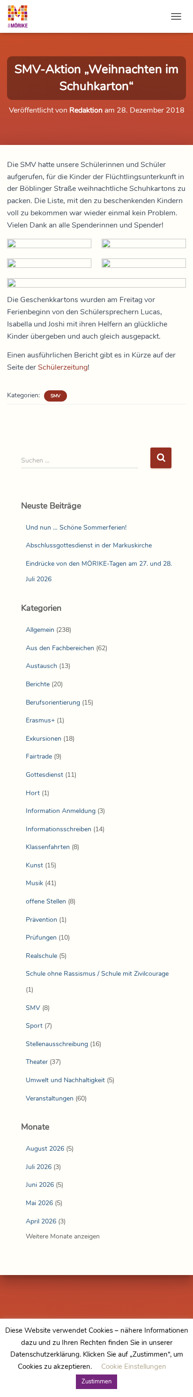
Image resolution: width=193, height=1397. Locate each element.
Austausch (41, 665)
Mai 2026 (39, 1203)
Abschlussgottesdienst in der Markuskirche (89, 545)
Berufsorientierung (53, 702)
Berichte (38, 684)
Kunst (34, 865)
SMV (55, 396)
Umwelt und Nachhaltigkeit (65, 1080)
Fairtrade (39, 756)
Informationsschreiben (58, 829)
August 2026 (45, 1148)
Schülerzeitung (63, 367)
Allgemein (40, 629)
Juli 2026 (39, 1166)
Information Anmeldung (61, 810)
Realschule (41, 955)
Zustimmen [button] (96, 1381)
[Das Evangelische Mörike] (21, 16)
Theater (37, 1061)
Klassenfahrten (48, 847)
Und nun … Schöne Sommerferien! (76, 527)
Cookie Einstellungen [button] (133, 1366)
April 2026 (41, 1221)
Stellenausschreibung (57, 1044)
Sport (34, 1025)
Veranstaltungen (50, 1098)
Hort (33, 793)
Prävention (41, 919)
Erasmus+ (40, 720)
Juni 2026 (40, 1184)
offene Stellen (46, 901)
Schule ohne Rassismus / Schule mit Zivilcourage (97, 973)
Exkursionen (43, 738)
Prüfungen (41, 937)
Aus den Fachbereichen (60, 648)
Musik (34, 883)
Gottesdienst (44, 774)
